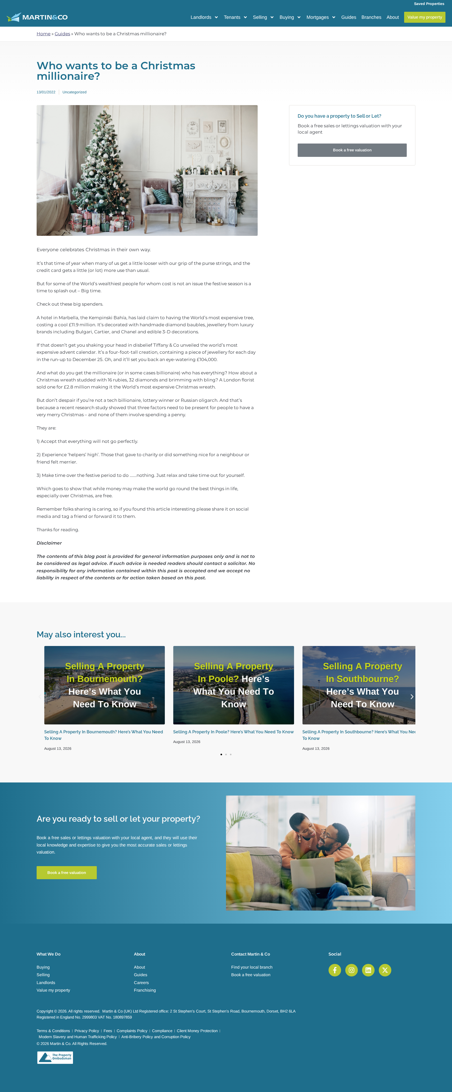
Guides (348, 17)
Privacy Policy (87, 1030)
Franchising (145, 990)
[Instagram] (351, 970)
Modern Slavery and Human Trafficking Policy (78, 1036)
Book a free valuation (250, 975)
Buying (287, 17)
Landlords (201, 17)
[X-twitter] (385, 970)
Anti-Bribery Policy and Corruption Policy (156, 1036)
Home (43, 33)
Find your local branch (252, 967)
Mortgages (318, 17)
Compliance (162, 1030)
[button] (40, 696)
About (393, 17)
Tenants (232, 17)
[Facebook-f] (335, 970)
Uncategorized (75, 92)
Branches (371, 17)
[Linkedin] (368, 970)
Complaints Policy (132, 1030)
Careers (141, 982)
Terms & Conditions (53, 1030)
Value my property (53, 990)
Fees (108, 1030)
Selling (260, 17)
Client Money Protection (197, 1030)
